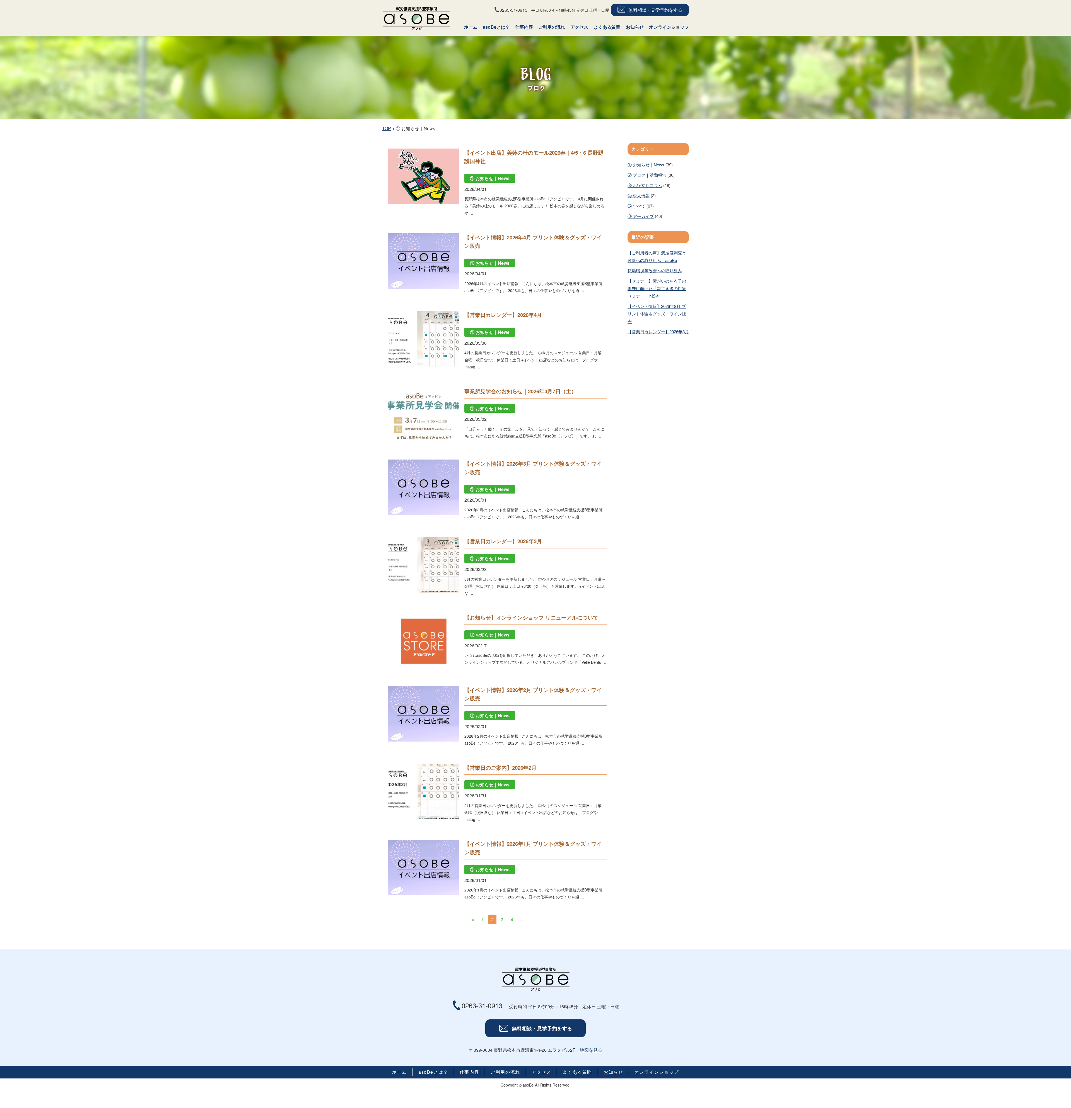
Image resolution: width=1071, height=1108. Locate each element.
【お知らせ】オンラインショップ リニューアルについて (531, 617)
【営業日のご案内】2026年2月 (500, 767)
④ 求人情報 (639, 195)
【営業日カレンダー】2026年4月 (503, 315)
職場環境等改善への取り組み (655, 270)
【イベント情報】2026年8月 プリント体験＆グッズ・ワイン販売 (657, 313)
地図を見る (591, 1050)
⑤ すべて (636, 206)
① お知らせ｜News (646, 164)
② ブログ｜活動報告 (647, 175)
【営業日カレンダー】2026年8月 (658, 331)
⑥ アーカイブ (641, 216)
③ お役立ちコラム (645, 185)
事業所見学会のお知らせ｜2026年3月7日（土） (520, 391)
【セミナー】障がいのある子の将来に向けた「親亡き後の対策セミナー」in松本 (657, 288)
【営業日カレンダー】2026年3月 (503, 541)
